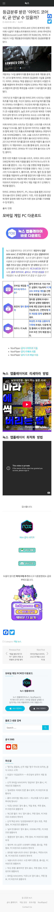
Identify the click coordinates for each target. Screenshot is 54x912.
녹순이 (20, 22)
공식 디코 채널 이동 (29, 355)
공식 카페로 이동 (28, 352)
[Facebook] (49, 16)
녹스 (27, 3)
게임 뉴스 (17, 642)
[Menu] (4, 3)
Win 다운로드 (17, 708)
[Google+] (49, 24)
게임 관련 (23, 902)
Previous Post (16, 655)
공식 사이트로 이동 (29, 348)
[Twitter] (49, 21)
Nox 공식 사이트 (27, 537)
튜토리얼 (32, 902)
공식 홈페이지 (12, 902)
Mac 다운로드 (41, 708)
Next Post (37, 655)
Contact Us (27, 907)
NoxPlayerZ (42, 902)
